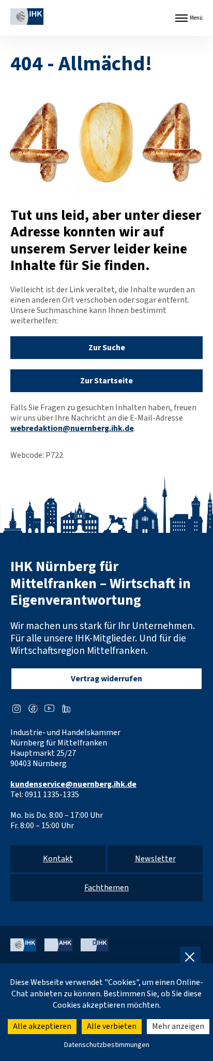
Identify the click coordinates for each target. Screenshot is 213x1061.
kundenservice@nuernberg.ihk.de (73, 784)
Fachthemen (106, 888)
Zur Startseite (106, 380)
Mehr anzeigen (178, 1026)
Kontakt (58, 859)
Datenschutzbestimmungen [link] (106, 1045)
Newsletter (155, 859)
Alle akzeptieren (42, 1026)
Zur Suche (106, 347)
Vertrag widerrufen (106, 678)
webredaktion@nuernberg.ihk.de (72, 428)
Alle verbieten (111, 1026)
